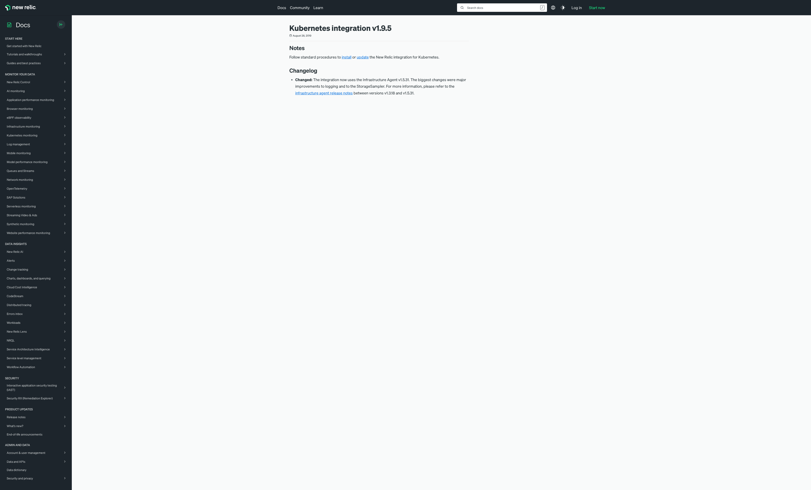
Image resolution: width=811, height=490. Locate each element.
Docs (282, 7)
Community (300, 7)
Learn (318, 7)
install (346, 56)
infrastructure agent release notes (324, 92)
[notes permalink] (307, 48)
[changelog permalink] (319, 70)
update (363, 56)
